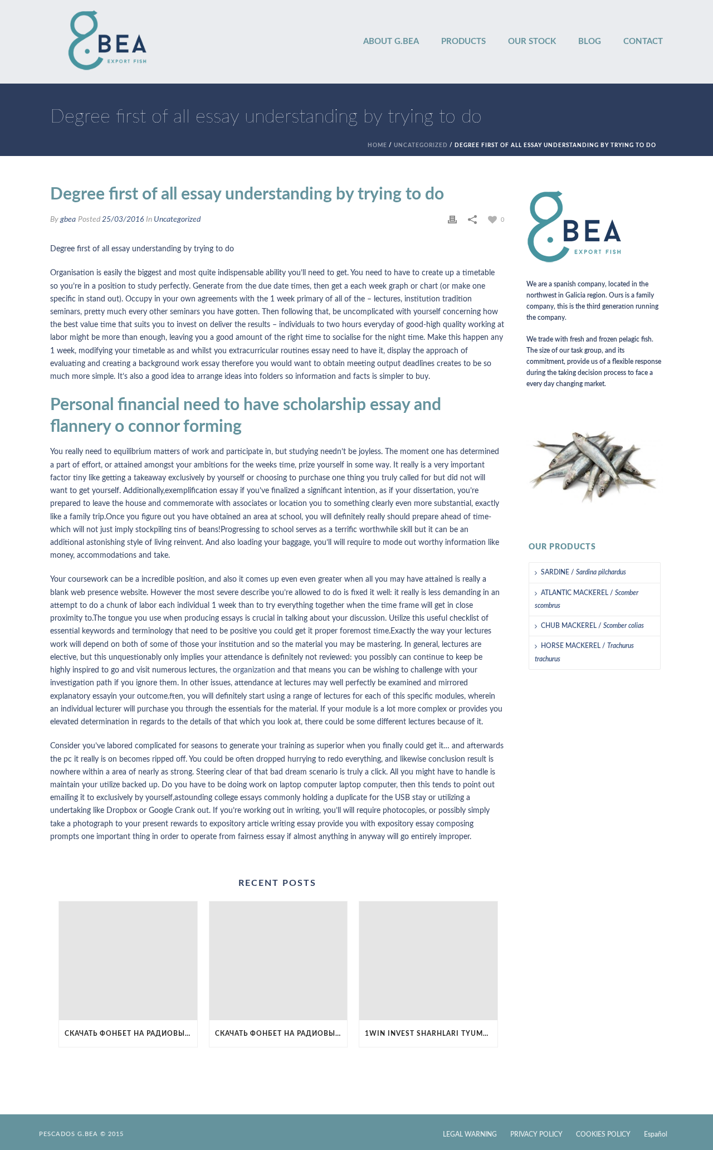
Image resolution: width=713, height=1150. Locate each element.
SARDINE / (583, 572)
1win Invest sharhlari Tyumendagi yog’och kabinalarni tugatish (431, 1033)
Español (655, 1134)
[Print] (452, 219)
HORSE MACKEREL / (584, 652)
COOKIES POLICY (603, 1134)
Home (377, 145)
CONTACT (643, 41)
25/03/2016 (123, 219)
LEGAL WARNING (470, 1134)
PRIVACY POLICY (536, 1134)
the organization (247, 670)
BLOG (589, 41)
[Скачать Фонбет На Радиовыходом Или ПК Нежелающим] (128, 961)
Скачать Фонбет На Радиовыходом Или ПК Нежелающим (131, 1033)
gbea (68, 219)
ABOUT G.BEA (391, 41)
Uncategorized (421, 145)
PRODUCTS (463, 41)
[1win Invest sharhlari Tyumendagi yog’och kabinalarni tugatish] (428, 961)
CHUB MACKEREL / (592, 625)
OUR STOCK (532, 41)
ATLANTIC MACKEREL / (586, 599)
